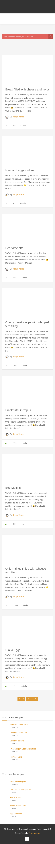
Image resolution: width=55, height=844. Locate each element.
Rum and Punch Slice (19, 725)
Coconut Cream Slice (18, 733)
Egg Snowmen (16, 814)
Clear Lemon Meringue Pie (20, 790)
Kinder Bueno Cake (18, 806)
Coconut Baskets (17, 741)
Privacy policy (34, 833)
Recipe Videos (18, 117)
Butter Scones (16, 798)
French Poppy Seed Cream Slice (23, 749)
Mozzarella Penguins (18, 782)
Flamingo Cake (16, 757)
